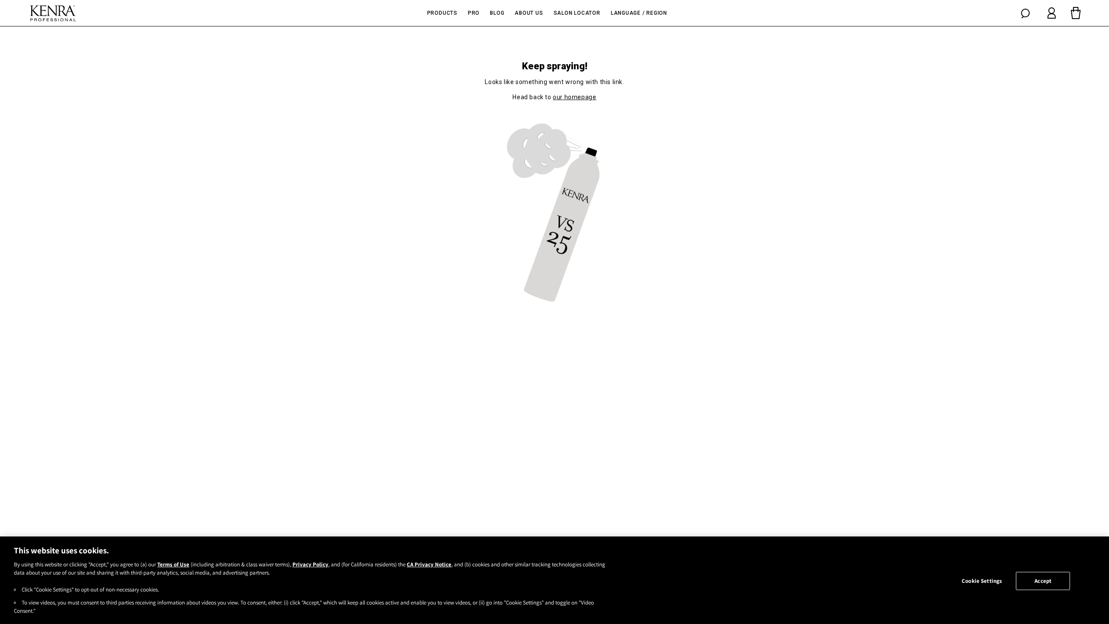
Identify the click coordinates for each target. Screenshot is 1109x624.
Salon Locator (577, 13)
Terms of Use (173, 564)
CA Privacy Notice (429, 564)
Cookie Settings (982, 581)
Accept (1042, 581)
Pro (474, 13)
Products (442, 13)
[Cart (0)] (1076, 13)
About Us (529, 13)
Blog (497, 13)
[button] (1025, 13)
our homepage (574, 97)
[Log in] (1051, 13)
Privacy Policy (310, 564)
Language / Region (639, 13)
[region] (554, 580)
